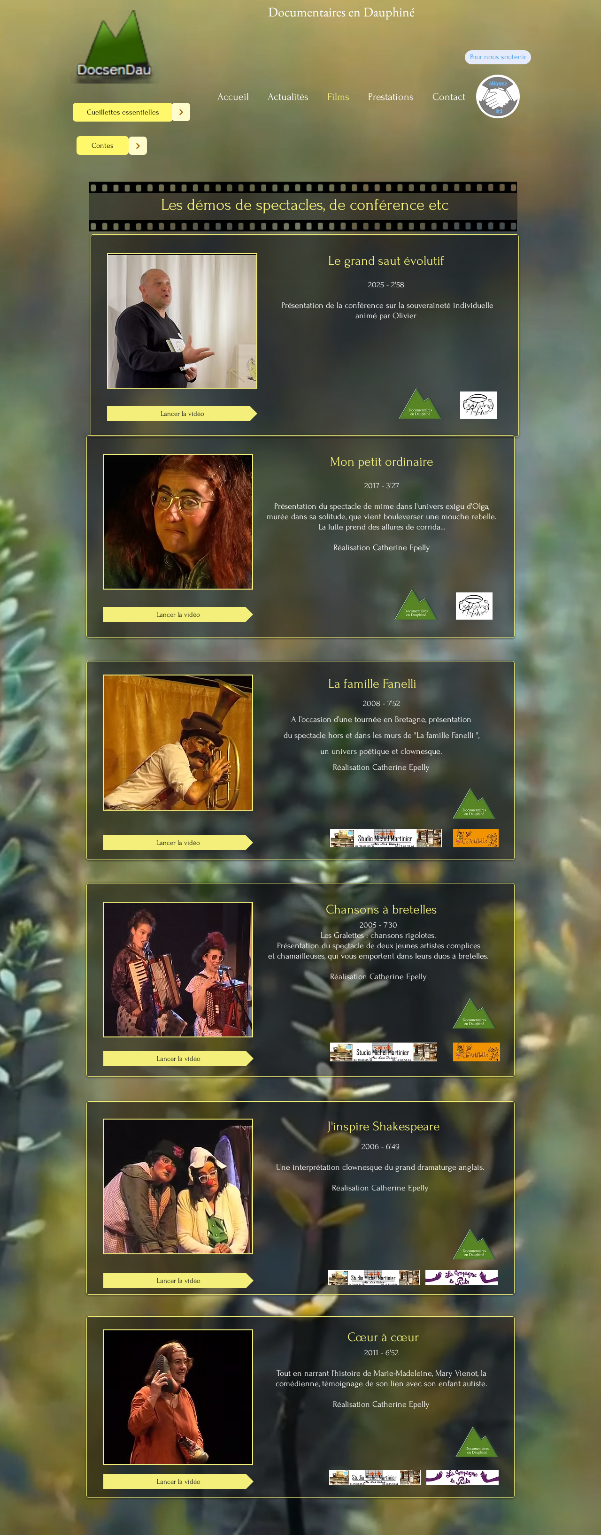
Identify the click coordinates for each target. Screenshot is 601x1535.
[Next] (181, 112)
